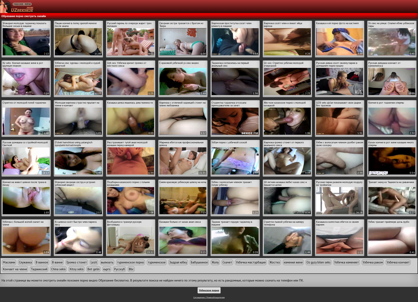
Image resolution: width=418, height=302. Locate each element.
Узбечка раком (373, 262)
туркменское (157, 262)
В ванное (42, 262)
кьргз (106, 269)
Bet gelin (93, 269)
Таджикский (39, 269)
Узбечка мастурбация (251, 262)
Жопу (215, 262)
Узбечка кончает (398, 262)
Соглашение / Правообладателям (209, 297)
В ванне (57, 262)
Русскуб (119, 269)
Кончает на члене (15, 269)
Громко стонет (76, 262)
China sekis (58, 269)
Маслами (9, 262)
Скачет (227, 262)
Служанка (25, 262)
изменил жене (293, 262)
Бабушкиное (199, 262)
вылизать (107, 262)
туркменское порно (130, 262)
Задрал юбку (178, 262)
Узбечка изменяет (346, 262)
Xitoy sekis (76, 269)
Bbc (131, 269)
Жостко (274, 262)
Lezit (94, 262)
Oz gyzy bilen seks (318, 262)
